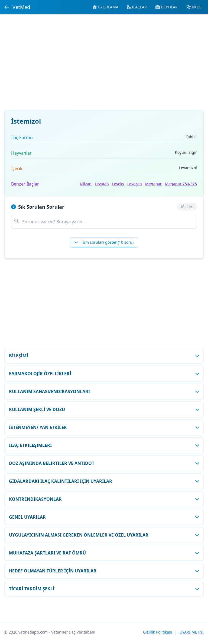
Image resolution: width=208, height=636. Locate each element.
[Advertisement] (104, 65)
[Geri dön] (6, 7)
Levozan (134, 183)
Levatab (102, 183)
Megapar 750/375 (181, 183)
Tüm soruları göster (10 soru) (107, 242)
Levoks (118, 183)
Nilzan (86, 183)
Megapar (153, 183)
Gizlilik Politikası (157, 632)
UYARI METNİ (192, 632)
